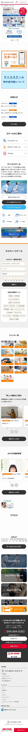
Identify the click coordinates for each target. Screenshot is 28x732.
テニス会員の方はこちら (14, 202)
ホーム (3, 688)
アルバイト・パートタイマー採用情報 (10, 701)
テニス (3, 692)
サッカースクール (6, 697)
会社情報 (4, 674)
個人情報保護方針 (6, 681)
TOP (2, 5)
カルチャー (4, 695)
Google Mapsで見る (14, 546)
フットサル (4, 699)
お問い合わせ (14, 646)
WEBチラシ (14, 638)
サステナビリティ (6, 676)
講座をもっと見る (14, 439)
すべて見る (14, 124)
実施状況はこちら (14, 234)
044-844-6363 (16, 631)
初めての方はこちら (14, 197)
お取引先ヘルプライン (7, 678)
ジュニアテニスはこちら (14, 207)
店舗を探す (6, 5)
